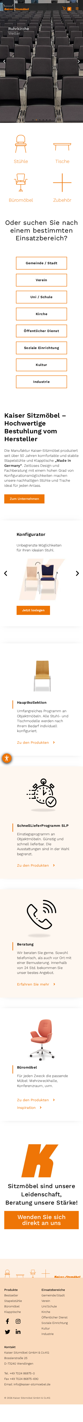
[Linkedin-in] (18, 1331)
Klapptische (12, 1312)
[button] (4, 61)
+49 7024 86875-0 (22, 1373)
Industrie (48, 1334)
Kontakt (10, 1347)
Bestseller (11, 1295)
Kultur (46, 1328)
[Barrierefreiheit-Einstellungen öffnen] (6, 758)
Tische (62, 161)
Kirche (46, 1312)
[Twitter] (7, 1331)
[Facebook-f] (7, 1321)
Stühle (21, 161)
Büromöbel (21, 200)
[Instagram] (18, 1321)
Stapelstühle (13, 1300)
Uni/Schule (49, 1306)
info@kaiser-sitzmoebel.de (32, 1384)
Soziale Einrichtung (55, 1323)
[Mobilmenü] (76, 9)
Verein (46, 1300)
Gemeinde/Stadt (53, 1295)
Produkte (11, 1289)
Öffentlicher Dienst (54, 1317)
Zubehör (62, 200)
